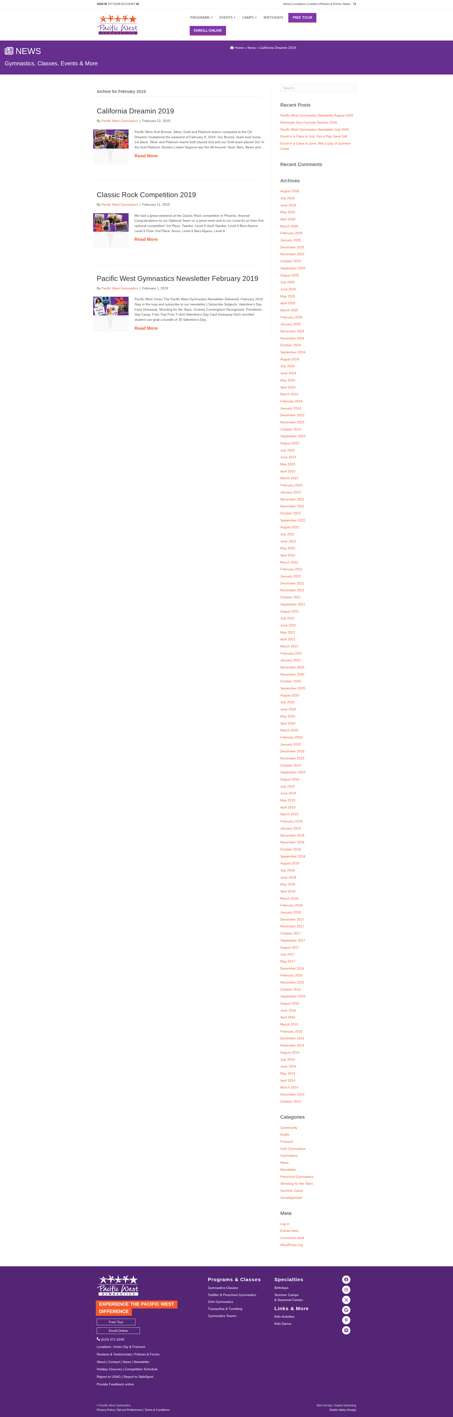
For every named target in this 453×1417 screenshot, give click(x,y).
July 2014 (287, 1059)
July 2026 (287, 198)
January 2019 (290, 828)
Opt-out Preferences (130, 1410)
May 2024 (287, 380)
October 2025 (290, 261)
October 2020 (290, 681)
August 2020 (289, 695)
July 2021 (287, 618)
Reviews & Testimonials (114, 1354)
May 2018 (287, 884)
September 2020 (292, 688)
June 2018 (288, 877)
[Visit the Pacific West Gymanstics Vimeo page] (346, 1330)
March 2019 (289, 814)
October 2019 (290, 765)
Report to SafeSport (138, 1377)
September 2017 (292, 940)
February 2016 (291, 975)
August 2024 (289, 359)
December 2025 (292, 247)
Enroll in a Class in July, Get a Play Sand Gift (313, 136)
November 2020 (292, 674)
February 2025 (291, 317)
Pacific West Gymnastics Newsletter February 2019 (177, 278)
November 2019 (292, 758)
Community (288, 1127)
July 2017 (287, 954)
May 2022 (287, 548)
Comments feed (292, 1238)
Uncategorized (291, 1198)
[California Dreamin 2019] (111, 139)
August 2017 (289, 947)
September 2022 (292, 520)
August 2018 (289, 863)
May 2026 (287, 212)
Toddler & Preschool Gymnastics (232, 1295)
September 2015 (292, 996)
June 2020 (288, 709)
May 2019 (287, 800)
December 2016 (292, 968)
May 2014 (287, 1073)
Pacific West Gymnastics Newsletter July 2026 (314, 129)
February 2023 (291, 485)
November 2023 (292, 422)
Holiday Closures (109, 1369)
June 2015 (288, 1010)
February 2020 (291, 737)
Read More (146, 155)
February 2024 (291, 401)
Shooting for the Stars (296, 1183)
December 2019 (292, 751)
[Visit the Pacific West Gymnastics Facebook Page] (346, 1279)
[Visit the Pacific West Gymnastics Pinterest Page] (346, 1320)
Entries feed (289, 1231)
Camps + (249, 17)
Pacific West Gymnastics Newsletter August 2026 (316, 115)
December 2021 (292, 583)
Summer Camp (291, 1190)
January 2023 (290, 492)
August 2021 (289, 611)
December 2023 (292, 415)
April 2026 (287, 219)
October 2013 (290, 1101)
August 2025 (289, 275)
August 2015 (289, 1003)
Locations (299, 4)
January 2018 (290, 912)
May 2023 (287, 464)
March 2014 (289, 1087)
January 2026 (290, 240)
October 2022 (290, 513)
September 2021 (292, 604)
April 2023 (287, 471)
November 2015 (292, 982)
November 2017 (292, 926)
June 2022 (288, 541)
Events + (227, 17)
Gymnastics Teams (222, 1316)
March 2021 (289, 646)
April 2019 (287, 807)
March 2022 (289, 562)
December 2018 (292, 835)
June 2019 (288, 793)
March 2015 (289, 1024)
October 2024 (290, 345)
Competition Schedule (141, 1369)
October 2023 (290, 429)
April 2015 (287, 1017)
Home (239, 48)
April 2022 (287, 555)
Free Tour (302, 17)
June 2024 (288, 373)
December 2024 (292, 331)
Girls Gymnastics (293, 1148)
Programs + (201, 17)
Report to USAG (109, 1377)
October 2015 (290, 989)
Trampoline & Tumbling (225, 1309)
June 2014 (288, 1066)
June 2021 (288, 625)
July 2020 (287, 702)
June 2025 (288, 289)
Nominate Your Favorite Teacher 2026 (308, 122)
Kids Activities (284, 1316)
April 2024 (287, 387)
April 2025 (287, 303)
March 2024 (289, 394)
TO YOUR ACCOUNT (116, 4)
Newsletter (288, 1169)
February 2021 (291, 653)
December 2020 (292, 667)
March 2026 (289, 226)
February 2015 (291, 1031)
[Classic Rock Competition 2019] (111, 222)
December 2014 (292, 1038)
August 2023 (289, 443)
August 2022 (289, 527)
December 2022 (292, 499)
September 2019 (292, 772)
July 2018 (287, 870)
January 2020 (290, 744)
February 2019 (291, 821)
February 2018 (291, 905)
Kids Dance (282, 1323)
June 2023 (288, 457)
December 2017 (292, 919)
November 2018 (292, 842)
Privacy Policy (106, 1410)
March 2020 (289, 730)
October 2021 (290, 597)
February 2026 (291, 233)
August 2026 (289, 191)
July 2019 (287, 786)
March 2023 (289, 478)
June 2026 (288, 205)
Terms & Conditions (157, 1410)
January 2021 (290, 660)
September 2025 (292, 268)
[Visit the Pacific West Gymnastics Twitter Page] (346, 1300)
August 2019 (289, 779)
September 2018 (292, 856)
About (287, 4)
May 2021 (287, 632)
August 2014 (289, 1052)
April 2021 (287, 639)
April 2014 (287, 1080)
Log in (284, 1224)
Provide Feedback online (115, 1384)
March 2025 (289, 310)
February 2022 (291, 569)
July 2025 (287, 282)
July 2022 (287, 534)
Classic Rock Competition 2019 (146, 195)
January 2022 (290, 576)
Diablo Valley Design (342, 1410)
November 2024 (292, 338)
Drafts (284, 1134)
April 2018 (287, 891)
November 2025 (292, 254)
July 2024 (287, 366)
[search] (353, 4)
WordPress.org (291, 1245)
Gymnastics (289, 1155)
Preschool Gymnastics (297, 1177)
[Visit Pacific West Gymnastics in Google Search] (346, 1310)
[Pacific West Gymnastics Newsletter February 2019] (111, 306)
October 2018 (290, 849)
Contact (312, 4)
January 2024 (290, 408)
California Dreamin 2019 (135, 111)
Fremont (286, 1141)
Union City (120, 1347)
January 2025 (290, 324)
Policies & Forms (330, 4)
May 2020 (287, 716)
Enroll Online (208, 30)
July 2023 (287, 450)
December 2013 (292, 1094)
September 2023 (292, 436)
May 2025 (287, 296)
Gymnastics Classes (223, 1288)
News (346, 4)
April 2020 (287, 723)
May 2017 (287, 961)
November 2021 (292, 590)
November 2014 (292, 1045)
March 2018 (289, 898)
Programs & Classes (234, 1279)
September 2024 (292, 352)
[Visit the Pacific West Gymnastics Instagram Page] (346, 1290)
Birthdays (273, 17)
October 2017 (290, 933)
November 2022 (292, 506)
